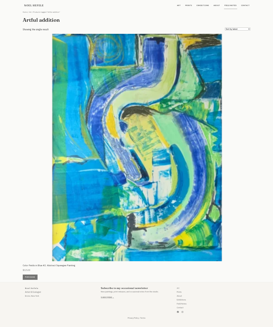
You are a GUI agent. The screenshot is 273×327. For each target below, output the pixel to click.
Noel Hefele (34, 5)
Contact (180, 307)
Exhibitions (181, 300)
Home (25, 12)
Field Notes (182, 304)
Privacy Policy (133, 318)
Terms (142, 318)
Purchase (30, 277)
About (179, 296)
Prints (179, 292)
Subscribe (106, 297)
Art (30, 12)
